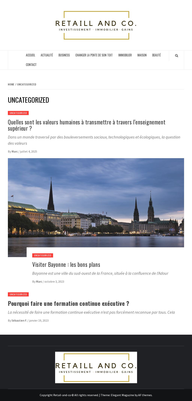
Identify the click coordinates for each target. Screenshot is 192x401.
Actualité (47, 55)
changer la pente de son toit (94, 55)
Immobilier (125, 55)
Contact (31, 64)
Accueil (30, 55)
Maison (142, 55)
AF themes (145, 395)
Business (64, 55)
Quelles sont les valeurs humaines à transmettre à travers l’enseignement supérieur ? (86, 125)
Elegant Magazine (122, 395)
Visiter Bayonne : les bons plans (66, 264)
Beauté (156, 55)
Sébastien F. (19, 320)
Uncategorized (18, 112)
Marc (15, 151)
